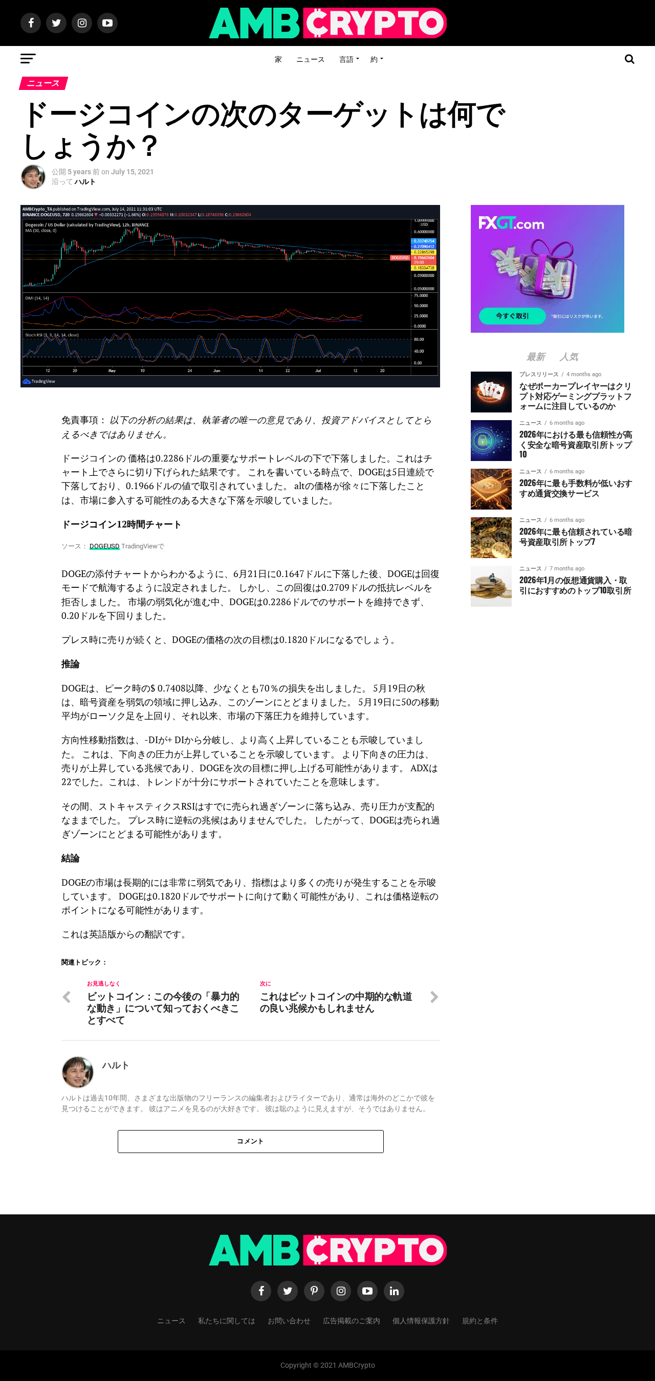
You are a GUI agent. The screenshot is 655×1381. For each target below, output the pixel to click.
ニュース (310, 58)
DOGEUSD (105, 546)
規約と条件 (480, 1320)
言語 (346, 58)
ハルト (85, 181)
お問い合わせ (289, 1320)
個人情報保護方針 (421, 1320)
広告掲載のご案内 (351, 1320)
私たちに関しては (226, 1320)
